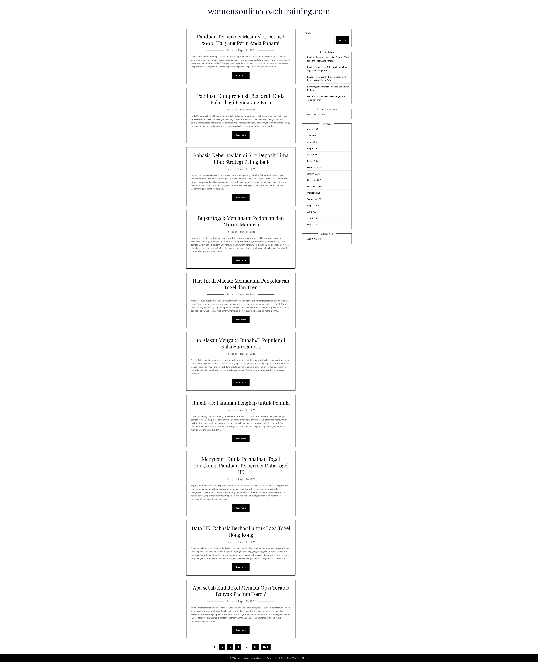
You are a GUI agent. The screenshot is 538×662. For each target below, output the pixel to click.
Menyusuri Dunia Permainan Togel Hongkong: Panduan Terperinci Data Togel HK (241, 465)
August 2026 (313, 129)
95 (255, 647)
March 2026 (313, 161)
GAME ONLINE (314, 239)
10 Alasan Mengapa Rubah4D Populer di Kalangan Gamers (240, 343)
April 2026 (312, 154)
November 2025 (314, 186)
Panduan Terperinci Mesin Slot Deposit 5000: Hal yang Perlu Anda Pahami (241, 39)
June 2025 (312, 218)
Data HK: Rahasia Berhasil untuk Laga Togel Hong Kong (241, 531)
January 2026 (313, 173)
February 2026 (314, 167)
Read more (241, 75)
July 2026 (311, 135)
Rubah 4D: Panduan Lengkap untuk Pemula (241, 402)
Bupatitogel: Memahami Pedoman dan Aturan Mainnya (241, 221)
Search (309, 33)
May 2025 (312, 224)
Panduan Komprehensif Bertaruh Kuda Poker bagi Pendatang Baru (241, 99)
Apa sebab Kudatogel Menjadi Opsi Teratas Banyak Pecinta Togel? (241, 590)
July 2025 (311, 212)
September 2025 (315, 199)
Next (265, 647)
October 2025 (313, 192)
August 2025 (313, 205)
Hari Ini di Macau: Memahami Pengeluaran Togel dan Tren (241, 283)
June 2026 (312, 142)
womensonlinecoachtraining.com (269, 10)
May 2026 (312, 148)
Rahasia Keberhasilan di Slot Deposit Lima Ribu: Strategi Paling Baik (240, 158)
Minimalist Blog (284, 658)
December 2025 (314, 180)
